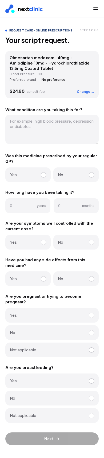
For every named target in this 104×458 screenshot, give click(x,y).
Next (48, 438)
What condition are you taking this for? (43, 109)
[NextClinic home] (24, 9)
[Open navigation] (96, 9)
